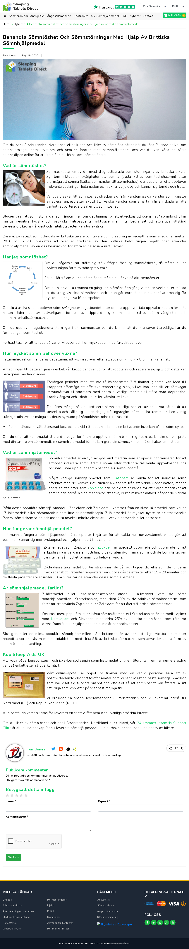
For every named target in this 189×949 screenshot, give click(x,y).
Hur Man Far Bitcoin (58, 928)
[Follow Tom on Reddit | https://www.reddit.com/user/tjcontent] (61, 749)
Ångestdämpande (59, 16)
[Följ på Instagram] (166, 922)
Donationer (53, 917)
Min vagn (174, 15)
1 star (7, 795)
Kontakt (148, 16)
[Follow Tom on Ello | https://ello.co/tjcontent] (68, 749)
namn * (11, 801)
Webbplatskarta (12, 928)
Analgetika (37, 16)
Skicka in (13, 857)
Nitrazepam (61, 619)
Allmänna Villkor (12, 905)
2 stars (12, 795)
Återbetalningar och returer (19, 911)
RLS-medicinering (107, 917)
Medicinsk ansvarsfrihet (16, 917)
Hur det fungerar (57, 899)
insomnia (72, 216)
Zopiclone (96, 488)
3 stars (17, 795)
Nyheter (135, 16)
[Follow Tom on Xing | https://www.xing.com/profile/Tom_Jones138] (74, 749)
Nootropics (80, 16)
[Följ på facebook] (147, 922)
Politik (51, 911)
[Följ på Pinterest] (160, 922)
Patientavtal (10, 923)
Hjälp (50, 905)
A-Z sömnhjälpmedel (105, 16)
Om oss (7, 899)
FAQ (124, 16)
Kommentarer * (17, 817)
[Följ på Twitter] (154, 922)
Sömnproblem (18, 16)
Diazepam (122, 478)
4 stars (21, 795)
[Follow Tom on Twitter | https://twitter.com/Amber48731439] (53, 749)
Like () (177, 748)
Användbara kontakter (60, 923)
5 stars (26, 795)
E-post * (104, 801)
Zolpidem (106, 547)
